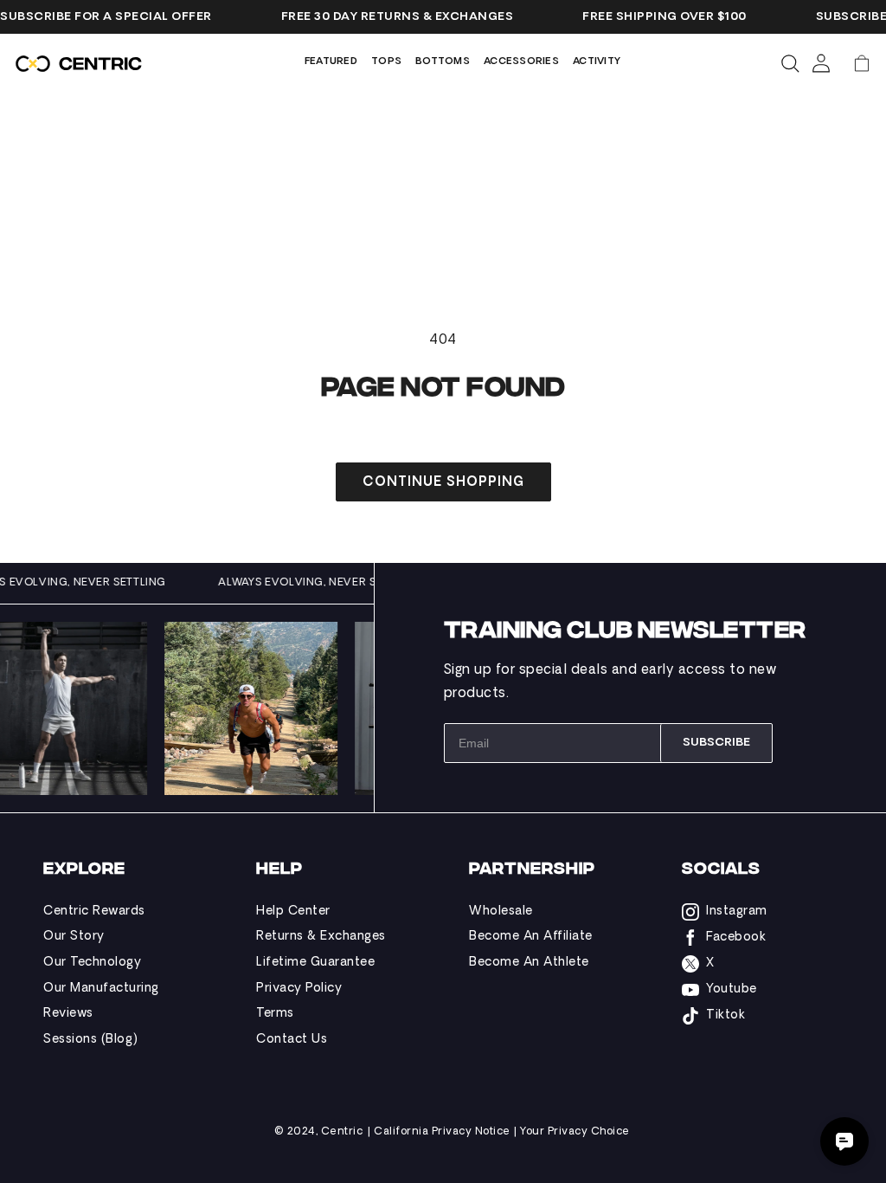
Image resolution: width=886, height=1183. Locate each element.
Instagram (736, 911)
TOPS (386, 62)
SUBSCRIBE (716, 742)
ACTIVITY (596, 62)
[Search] (789, 63)
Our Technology (92, 962)
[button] (862, 63)
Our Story (74, 936)
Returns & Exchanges (321, 936)
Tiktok (725, 1015)
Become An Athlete (529, 962)
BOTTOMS (442, 62)
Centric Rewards (94, 911)
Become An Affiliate (531, 936)
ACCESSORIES (521, 62)
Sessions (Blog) (90, 1039)
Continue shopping (443, 482)
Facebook (736, 937)
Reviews (68, 1013)
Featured (331, 62)
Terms (275, 1013)
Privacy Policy (299, 988)
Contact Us (291, 1039)
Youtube (731, 989)
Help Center (293, 911)
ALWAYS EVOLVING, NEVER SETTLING (330, 583)
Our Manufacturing (101, 988)
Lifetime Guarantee (315, 962)
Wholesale (501, 911)
